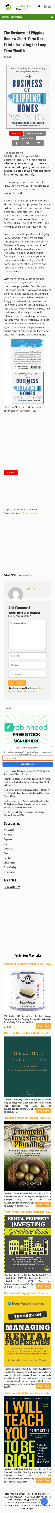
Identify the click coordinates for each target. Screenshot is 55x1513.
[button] (27, 747)
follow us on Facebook (27, 754)
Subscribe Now (27, 764)
